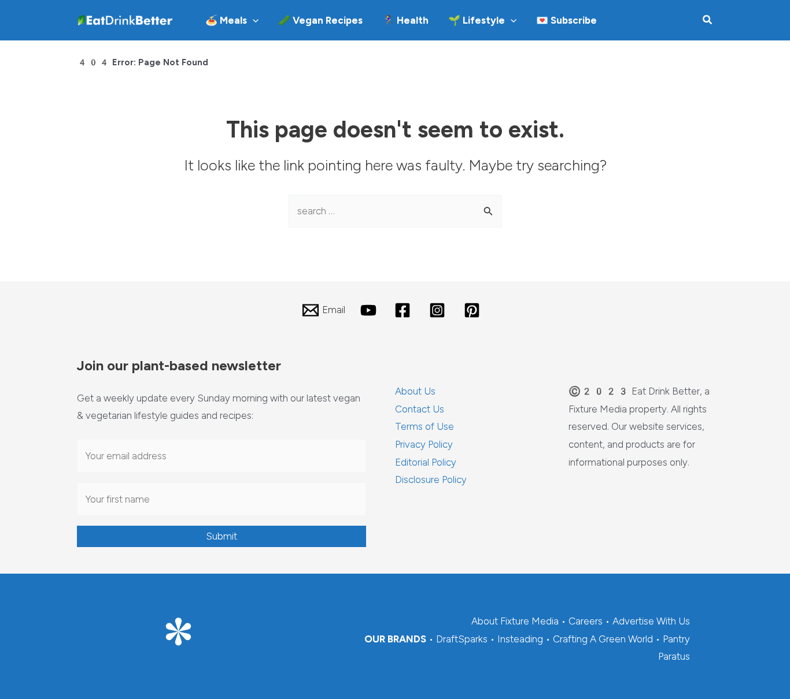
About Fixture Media (515, 621)
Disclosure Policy (431, 479)
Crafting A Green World (603, 639)
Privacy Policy (424, 444)
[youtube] (370, 310)
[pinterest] (474, 310)
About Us (415, 391)
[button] (253, 20)
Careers (585, 621)
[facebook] (405, 310)
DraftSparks (462, 639)
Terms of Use (424, 426)
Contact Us (419, 409)
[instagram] (439, 310)
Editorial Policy (425, 462)
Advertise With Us (651, 621)
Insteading (520, 639)
